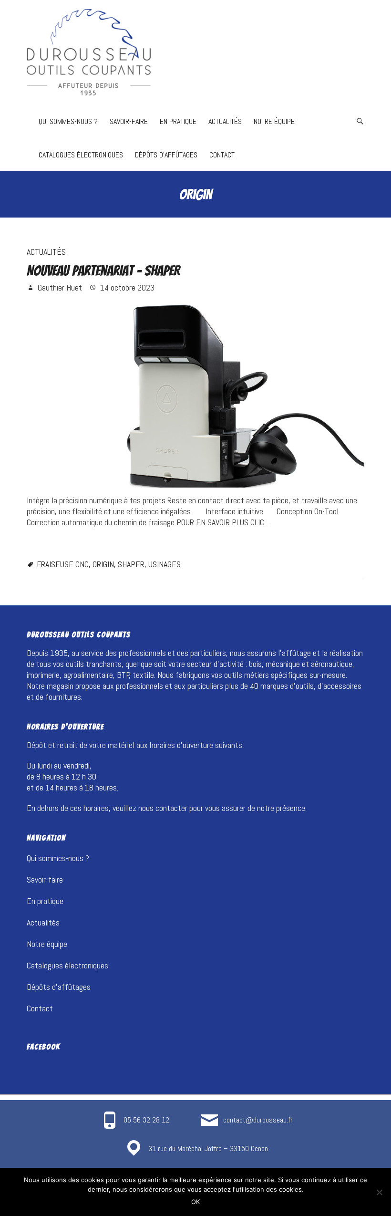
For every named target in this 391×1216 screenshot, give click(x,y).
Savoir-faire (129, 121)
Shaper (131, 564)
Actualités (225, 121)
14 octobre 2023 (126, 287)
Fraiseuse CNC (63, 564)
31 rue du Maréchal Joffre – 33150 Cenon (208, 1148)
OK (195, 1202)
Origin (103, 564)
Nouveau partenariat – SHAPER (103, 270)
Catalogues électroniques (81, 155)
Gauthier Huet (59, 287)
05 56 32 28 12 (146, 1120)
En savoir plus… (52, 542)
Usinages (164, 564)
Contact (222, 155)
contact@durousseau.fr (258, 1120)
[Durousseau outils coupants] (89, 52)
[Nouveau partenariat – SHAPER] (195, 394)
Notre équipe (274, 121)
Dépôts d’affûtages (166, 155)
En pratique (178, 121)
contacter (171, 807)
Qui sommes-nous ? (68, 121)
